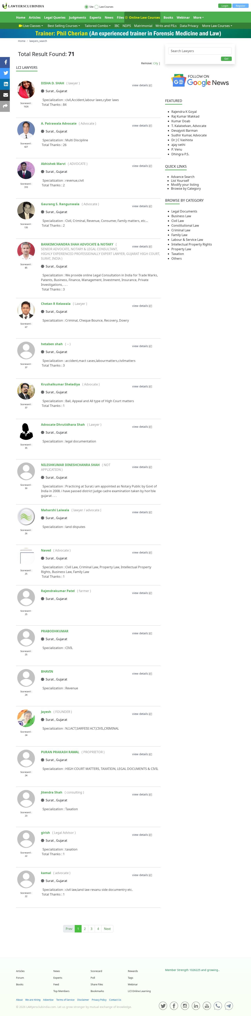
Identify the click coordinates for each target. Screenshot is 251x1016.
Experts (95, 17)
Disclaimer (83, 999)
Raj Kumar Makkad (185, 116)
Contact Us (115, 999)
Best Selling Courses (63, 26)
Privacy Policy (99, 999)
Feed (56, 984)
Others (176, 258)
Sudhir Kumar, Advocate (189, 135)
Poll (93, 977)
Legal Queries (54, 17)
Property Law (181, 249)
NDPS (127, 26)
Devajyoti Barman (184, 130)
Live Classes (32, 26)
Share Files (97, 984)
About (19, 999)
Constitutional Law (185, 225)
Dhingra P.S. (180, 154)
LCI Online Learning (139, 991)
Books (168, 17)
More (197, 17)
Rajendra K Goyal (184, 111)
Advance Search (183, 177)
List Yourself (180, 180)
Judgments (77, 17)
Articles (35, 17)
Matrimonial (143, 26)
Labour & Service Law (187, 239)
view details (140, 85)
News (109, 17)
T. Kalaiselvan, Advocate (188, 126)
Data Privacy (189, 26)
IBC (117, 26)
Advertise (48, 999)
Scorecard (96, 971)
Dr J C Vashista (182, 140)
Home (20, 17)
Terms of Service (65, 999)
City (155, 63)
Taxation (177, 254)
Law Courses (106, 6)
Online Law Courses (144, 17)
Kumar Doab (180, 121)
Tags (130, 977)
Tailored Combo (96, 26)
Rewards (133, 971)
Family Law (179, 235)
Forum (20, 977)
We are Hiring (32, 999)
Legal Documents (184, 211)
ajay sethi (178, 145)
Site (91, 6)
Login (225, 5)
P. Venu (176, 149)
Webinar (183, 17)
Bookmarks (97, 991)
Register (240, 5)
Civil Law (177, 221)
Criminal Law (180, 230)
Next (107, 929)
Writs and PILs (166, 26)
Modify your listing (185, 184)
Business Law (181, 216)
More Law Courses (216, 26)
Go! (226, 58)
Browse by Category (186, 188)
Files (120, 17)
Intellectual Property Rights (191, 244)
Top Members (61, 991)
